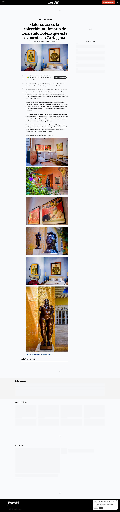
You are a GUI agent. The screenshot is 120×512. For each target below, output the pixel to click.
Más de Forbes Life (28, 359)
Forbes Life (48, 19)
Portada (40, 19)
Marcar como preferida (60, 77)
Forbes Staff (36, 41)
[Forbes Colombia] (53, 2)
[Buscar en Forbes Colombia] (117, 2)
